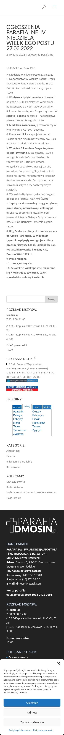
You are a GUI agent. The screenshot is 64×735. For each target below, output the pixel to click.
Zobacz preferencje (32, 722)
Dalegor (17, 415)
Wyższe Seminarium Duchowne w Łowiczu (31, 492)
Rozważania (13, 467)
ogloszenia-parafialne (40, 54)
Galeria (10, 456)
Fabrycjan (38, 415)
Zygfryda (18, 433)
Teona (16, 426)
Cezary (36, 411)
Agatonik (18, 411)
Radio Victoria (14, 487)
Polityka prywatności (43, 730)
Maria (16, 422)
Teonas (36, 426)
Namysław (38, 422)
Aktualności (13, 450)
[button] (58, 663)
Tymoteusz (19, 430)
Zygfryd (36, 430)
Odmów (32, 712)
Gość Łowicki (13, 498)
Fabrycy (18, 418)
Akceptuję (32, 702)
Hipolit (35, 418)
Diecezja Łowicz (15, 481)
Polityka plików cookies (20, 730)
